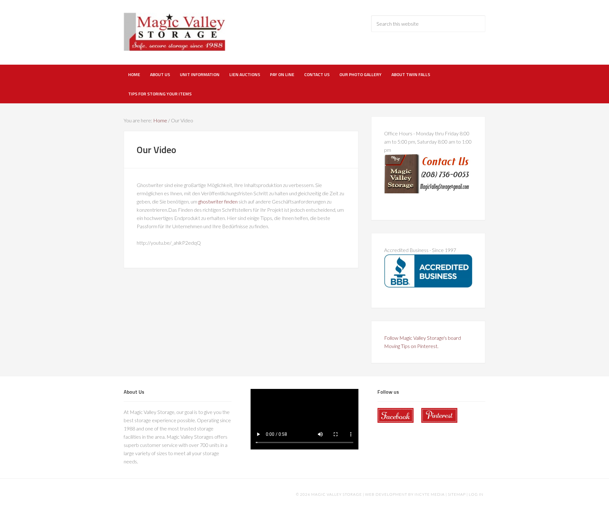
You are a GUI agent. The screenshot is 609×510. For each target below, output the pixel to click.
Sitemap (457, 494)
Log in (476, 494)
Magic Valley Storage (174, 32)
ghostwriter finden (218, 201)
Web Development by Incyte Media (405, 494)
